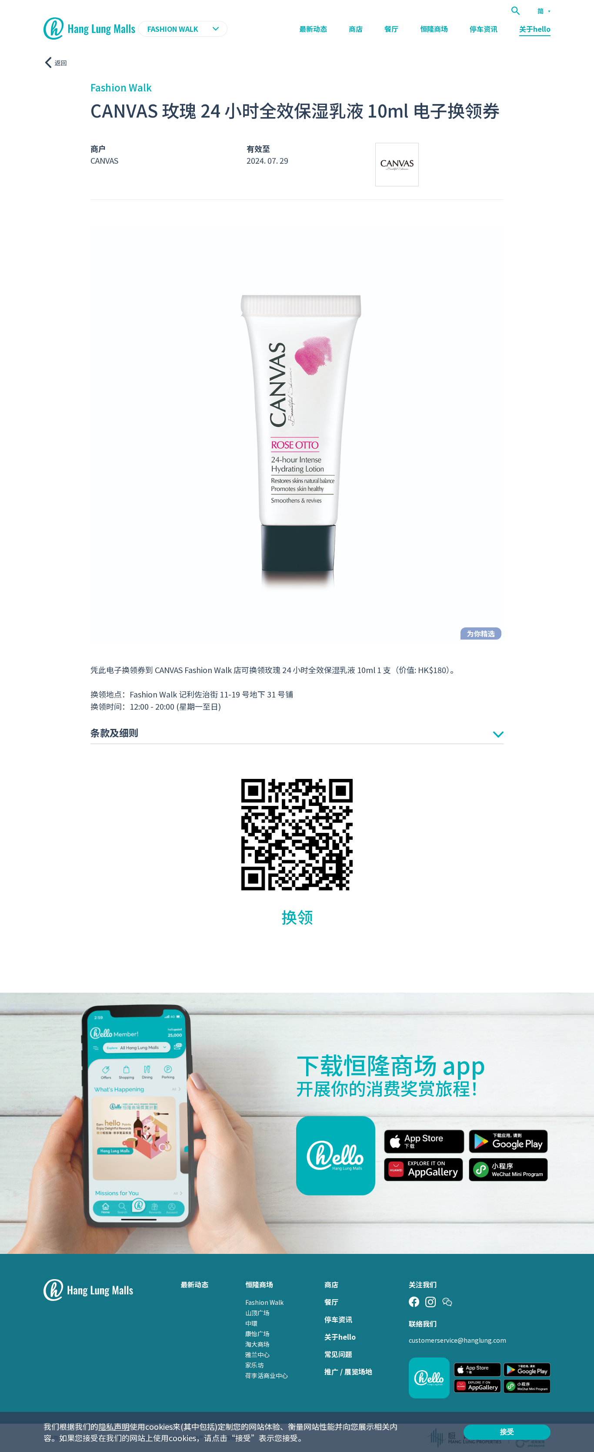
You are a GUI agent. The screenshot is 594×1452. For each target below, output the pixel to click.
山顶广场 (257, 1312)
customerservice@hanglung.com (457, 1340)
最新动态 (313, 29)
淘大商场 (257, 1344)
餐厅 (391, 29)
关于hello (535, 29)
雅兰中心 (257, 1354)
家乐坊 (254, 1365)
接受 (507, 1431)
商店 (356, 29)
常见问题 (338, 1354)
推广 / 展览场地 (348, 1371)
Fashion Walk (264, 1302)
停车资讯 (483, 29)
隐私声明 (114, 1426)
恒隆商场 (434, 29)
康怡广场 (257, 1333)
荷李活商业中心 (266, 1375)
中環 (251, 1323)
